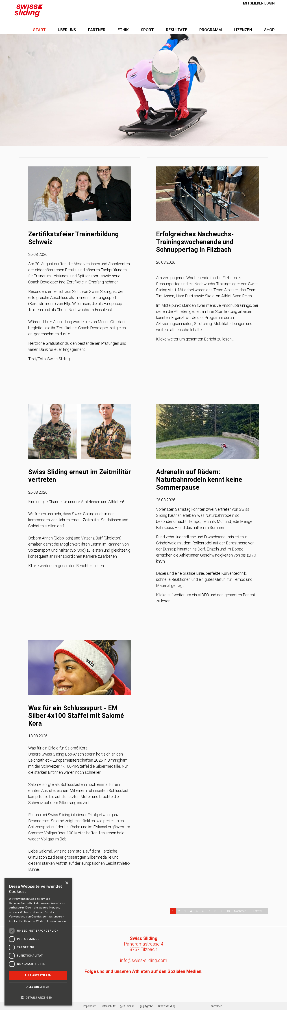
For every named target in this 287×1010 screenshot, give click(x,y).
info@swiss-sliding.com (143, 960)
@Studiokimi (127, 1006)
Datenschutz (108, 1006)
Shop (269, 29)
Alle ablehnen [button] (38, 987)
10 (228, 911)
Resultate (176, 29)
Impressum (89, 1006)
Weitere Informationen (51, 921)
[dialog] (38, 942)
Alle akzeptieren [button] (38, 975)
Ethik (123, 29)
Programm (210, 29)
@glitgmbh (146, 1006)
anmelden (216, 1006)
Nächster (240, 911)
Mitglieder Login (259, 3)
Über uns (67, 29)
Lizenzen (243, 29)
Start (39, 29)
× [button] (66, 883)
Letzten (258, 911)
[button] (38, 997)
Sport (147, 29)
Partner (96, 29)
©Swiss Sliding (167, 1006)
